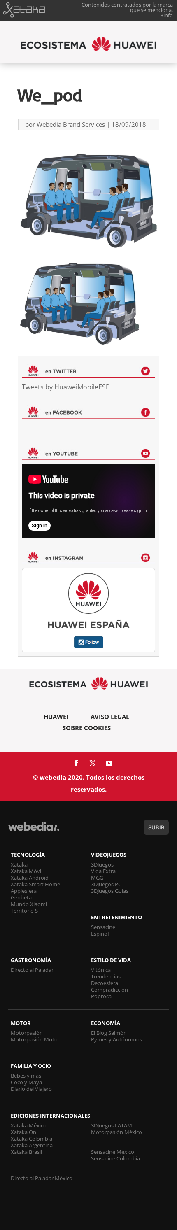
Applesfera (24, 891)
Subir (156, 827)
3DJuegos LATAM (111, 1125)
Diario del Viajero (31, 1089)
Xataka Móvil (26, 871)
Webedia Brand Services (71, 124)
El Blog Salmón (109, 1033)
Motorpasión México (116, 1132)
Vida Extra (103, 871)
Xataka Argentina (32, 1145)
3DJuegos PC (106, 884)
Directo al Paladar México (41, 1178)
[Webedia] (33, 830)
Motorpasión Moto (34, 1039)
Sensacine (103, 927)
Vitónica (101, 970)
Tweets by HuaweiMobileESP (66, 386)
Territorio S (24, 910)
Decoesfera (104, 983)
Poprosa (101, 996)
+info (167, 15)
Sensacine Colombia (115, 1158)
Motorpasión (27, 1033)
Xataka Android (30, 877)
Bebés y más (26, 1075)
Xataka (19, 864)
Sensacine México (112, 1151)
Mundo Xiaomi (29, 904)
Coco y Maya (26, 1082)
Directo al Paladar (32, 970)
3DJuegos (102, 864)
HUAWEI (56, 717)
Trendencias (106, 976)
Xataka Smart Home (35, 884)
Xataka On (23, 1132)
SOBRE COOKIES (87, 728)
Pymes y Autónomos (116, 1039)
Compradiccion (109, 989)
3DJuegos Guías (109, 891)
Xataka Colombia (31, 1138)
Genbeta (21, 897)
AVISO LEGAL (110, 717)
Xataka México (29, 1125)
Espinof (100, 933)
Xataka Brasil (26, 1151)
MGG (97, 877)
